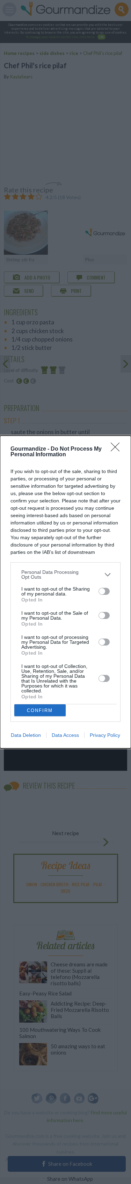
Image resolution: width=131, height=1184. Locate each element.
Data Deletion (26, 735)
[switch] (104, 591)
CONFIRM (40, 710)
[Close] (117, 449)
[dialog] (65, 592)
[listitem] (65, 574)
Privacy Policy (105, 735)
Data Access (65, 735)
